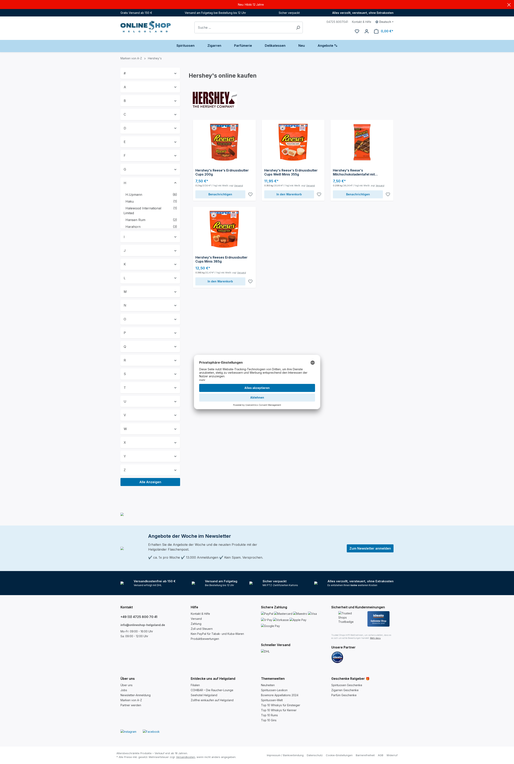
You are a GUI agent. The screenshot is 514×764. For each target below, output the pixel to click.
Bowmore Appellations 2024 (279, 695)
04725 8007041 (337, 21)
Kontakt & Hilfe (361, 21)
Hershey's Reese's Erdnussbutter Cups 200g (222, 172)
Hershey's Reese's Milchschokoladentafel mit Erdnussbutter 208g (354, 172)
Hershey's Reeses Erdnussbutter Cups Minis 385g (221, 259)
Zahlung (196, 623)
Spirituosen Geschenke (346, 685)
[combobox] (244, 27)
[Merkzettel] (357, 31)
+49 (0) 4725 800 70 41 (138, 617)
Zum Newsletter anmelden (370, 548)
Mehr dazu (375, 638)
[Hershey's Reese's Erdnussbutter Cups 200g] (224, 142)
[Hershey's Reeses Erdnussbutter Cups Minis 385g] (224, 229)
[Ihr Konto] (366, 31)
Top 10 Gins (268, 720)
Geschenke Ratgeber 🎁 (350, 679)
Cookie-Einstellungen (339, 755)
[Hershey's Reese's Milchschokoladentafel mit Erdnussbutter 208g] (362, 142)
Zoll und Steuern (202, 628)
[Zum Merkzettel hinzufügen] (250, 194)
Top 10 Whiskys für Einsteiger (280, 705)
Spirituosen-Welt (272, 700)
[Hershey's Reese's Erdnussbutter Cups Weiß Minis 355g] (293, 142)
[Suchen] (298, 27)
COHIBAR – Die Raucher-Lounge (212, 690)
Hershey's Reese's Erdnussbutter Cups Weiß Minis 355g (291, 172)
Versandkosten (185, 757)
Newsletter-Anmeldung (135, 695)
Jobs (123, 690)
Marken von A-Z (131, 700)
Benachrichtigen (220, 194)
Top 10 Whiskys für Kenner (279, 710)
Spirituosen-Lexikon (274, 690)
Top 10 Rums (269, 715)
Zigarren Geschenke (345, 690)
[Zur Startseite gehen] (145, 26)
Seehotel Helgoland (204, 695)
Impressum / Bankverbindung (285, 755)
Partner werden (130, 705)
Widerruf (392, 755)
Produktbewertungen (205, 638)
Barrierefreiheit (365, 755)
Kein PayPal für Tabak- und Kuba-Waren (217, 633)
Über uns (126, 685)
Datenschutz (315, 755)
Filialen (195, 685)
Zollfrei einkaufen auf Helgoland (212, 700)
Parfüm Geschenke (344, 695)
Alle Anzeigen (150, 482)
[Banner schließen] (509, 4)
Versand (238, 185)
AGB (380, 755)
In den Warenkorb (289, 194)
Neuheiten (268, 685)
